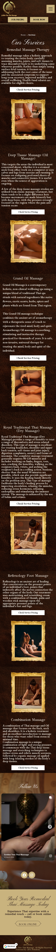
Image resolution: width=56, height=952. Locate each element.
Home (23, 35)
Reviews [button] (11, 946)
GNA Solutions (33, 949)
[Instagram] (31, 875)
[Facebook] (24, 875)
